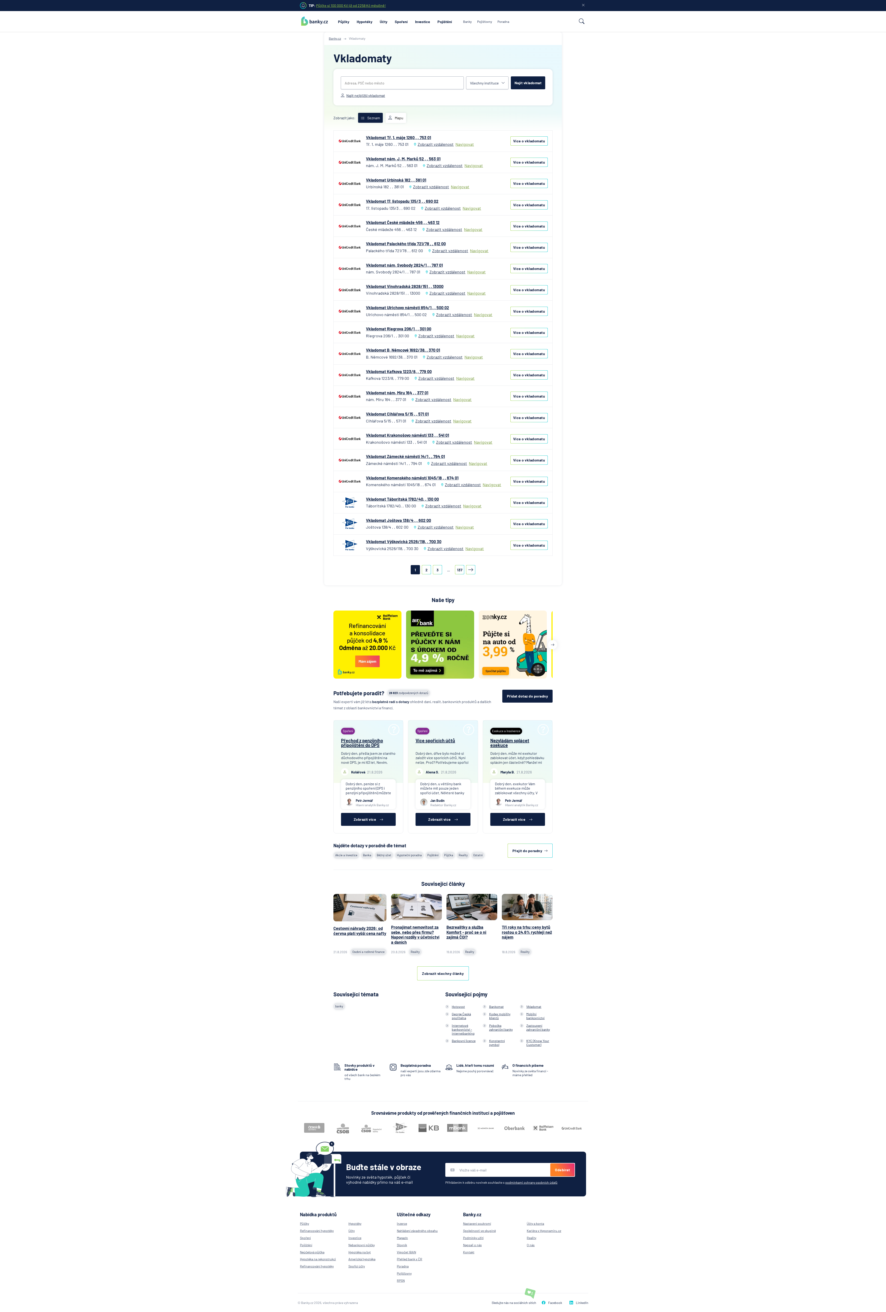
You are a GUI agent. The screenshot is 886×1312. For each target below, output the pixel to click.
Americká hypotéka (361, 1259)
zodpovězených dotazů (408, 693)
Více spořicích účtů (435, 740)
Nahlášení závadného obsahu (417, 1231)
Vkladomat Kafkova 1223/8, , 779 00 (399, 371)
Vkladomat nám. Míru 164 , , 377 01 (397, 392)
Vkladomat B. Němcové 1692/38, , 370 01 (403, 350)
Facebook (555, 1303)
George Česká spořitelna (461, 1016)
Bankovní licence (464, 1041)
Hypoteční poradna (409, 855)
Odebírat (562, 1170)
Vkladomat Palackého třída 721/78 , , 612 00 (406, 243)
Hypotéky (364, 21)
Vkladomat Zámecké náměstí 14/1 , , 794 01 (405, 456)
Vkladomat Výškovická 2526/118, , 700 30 (403, 541)
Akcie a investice (346, 855)
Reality (463, 855)
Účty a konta (535, 1223)
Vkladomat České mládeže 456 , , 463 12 (403, 222)
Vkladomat (533, 1007)
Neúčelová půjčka (312, 1252)
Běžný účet (384, 855)
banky (339, 1006)
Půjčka (448, 855)
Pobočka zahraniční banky (501, 1027)
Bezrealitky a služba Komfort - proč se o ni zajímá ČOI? (466, 932)
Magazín (402, 1238)
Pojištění (444, 21)
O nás (531, 1245)
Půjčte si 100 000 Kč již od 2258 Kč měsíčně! (351, 5)
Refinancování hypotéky (317, 1231)
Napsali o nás (472, 1245)
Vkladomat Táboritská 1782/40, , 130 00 (402, 499)
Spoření (401, 21)
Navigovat (464, 144)
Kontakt (468, 1252)
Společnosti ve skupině (479, 1231)
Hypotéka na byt (359, 1252)
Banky (467, 22)
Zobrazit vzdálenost (436, 144)
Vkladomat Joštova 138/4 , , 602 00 (398, 520)
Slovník (402, 1245)
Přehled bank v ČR (409, 1259)
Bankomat (496, 1007)
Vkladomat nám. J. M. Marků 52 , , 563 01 (403, 158)
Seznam (373, 118)
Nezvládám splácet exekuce (509, 743)
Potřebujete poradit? (358, 693)
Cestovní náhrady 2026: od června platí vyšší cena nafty (359, 931)
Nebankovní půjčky (361, 1245)
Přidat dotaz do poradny (527, 696)
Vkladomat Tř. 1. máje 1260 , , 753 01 (398, 137)
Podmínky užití (473, 1238)
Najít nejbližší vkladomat (365, 95)
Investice (422, 21)
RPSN (401, 1280)
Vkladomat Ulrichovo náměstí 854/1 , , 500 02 (407, 307)
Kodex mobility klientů (499, 1016)
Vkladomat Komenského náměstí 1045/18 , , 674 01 (412, 477)
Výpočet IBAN (406, 1252)
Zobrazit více (365, 819)
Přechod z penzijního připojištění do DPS (362, 743)
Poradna (503, 22)
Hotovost (458, 1007)
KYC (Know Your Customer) (537, 1043)
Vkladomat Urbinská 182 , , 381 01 (396, 180)
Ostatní (478, 855)
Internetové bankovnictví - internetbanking (463, 1029)
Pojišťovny (484, 22)
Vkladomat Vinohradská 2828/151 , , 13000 (404, 286)
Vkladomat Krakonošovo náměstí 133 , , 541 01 (407, 435)
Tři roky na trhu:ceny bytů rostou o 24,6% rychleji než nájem (527, 932)
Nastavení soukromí (477, 1223)
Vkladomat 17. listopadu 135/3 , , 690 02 (402, 201)
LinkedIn (582, 1303)
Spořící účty (356, 1266)
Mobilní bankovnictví (535, 1016)
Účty (383, 21)
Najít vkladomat (528, 83)
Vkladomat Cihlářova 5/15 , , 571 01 (397, 413)
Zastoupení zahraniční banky (538, 1027)
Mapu (399, 118)
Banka (367, 855)
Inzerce (402, 1223)
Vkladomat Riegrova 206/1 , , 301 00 (398, 328)
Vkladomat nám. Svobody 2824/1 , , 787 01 (404, 265)
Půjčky (343, 21)
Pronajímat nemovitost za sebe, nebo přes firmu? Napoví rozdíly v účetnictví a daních (415, 935)
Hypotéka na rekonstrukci (318, 1259)
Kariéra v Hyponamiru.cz (544, 1231)
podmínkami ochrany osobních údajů (531, 1182)
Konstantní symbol (497, 1043)
